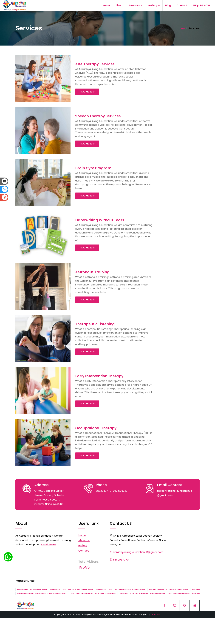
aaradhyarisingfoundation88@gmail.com (137, 552)
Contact (181, 5)
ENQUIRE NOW (201, 5)
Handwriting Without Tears (99, 220)
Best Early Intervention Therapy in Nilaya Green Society (42, 593)
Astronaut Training (92, 272)
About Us (84, 540)
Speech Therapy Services (98, 116)
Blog (168, 5)
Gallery (153, 5)
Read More (48, 544)
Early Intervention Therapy (99, 376)
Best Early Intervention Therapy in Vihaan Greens (142, 593)
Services (135, 5)
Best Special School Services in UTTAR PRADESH (84, 589)
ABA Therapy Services (95, 64)
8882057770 (120, 559)
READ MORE (86, 91)
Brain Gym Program (93, 168)
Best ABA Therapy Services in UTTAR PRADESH (168, 589)
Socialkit (156, 614)
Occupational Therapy (95, 428)
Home (106, 5)
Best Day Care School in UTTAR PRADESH (127, 589)
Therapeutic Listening (95, 324)
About (119, 5)
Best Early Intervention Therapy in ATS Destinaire (93, 593)
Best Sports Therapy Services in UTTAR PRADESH (38, 589)
